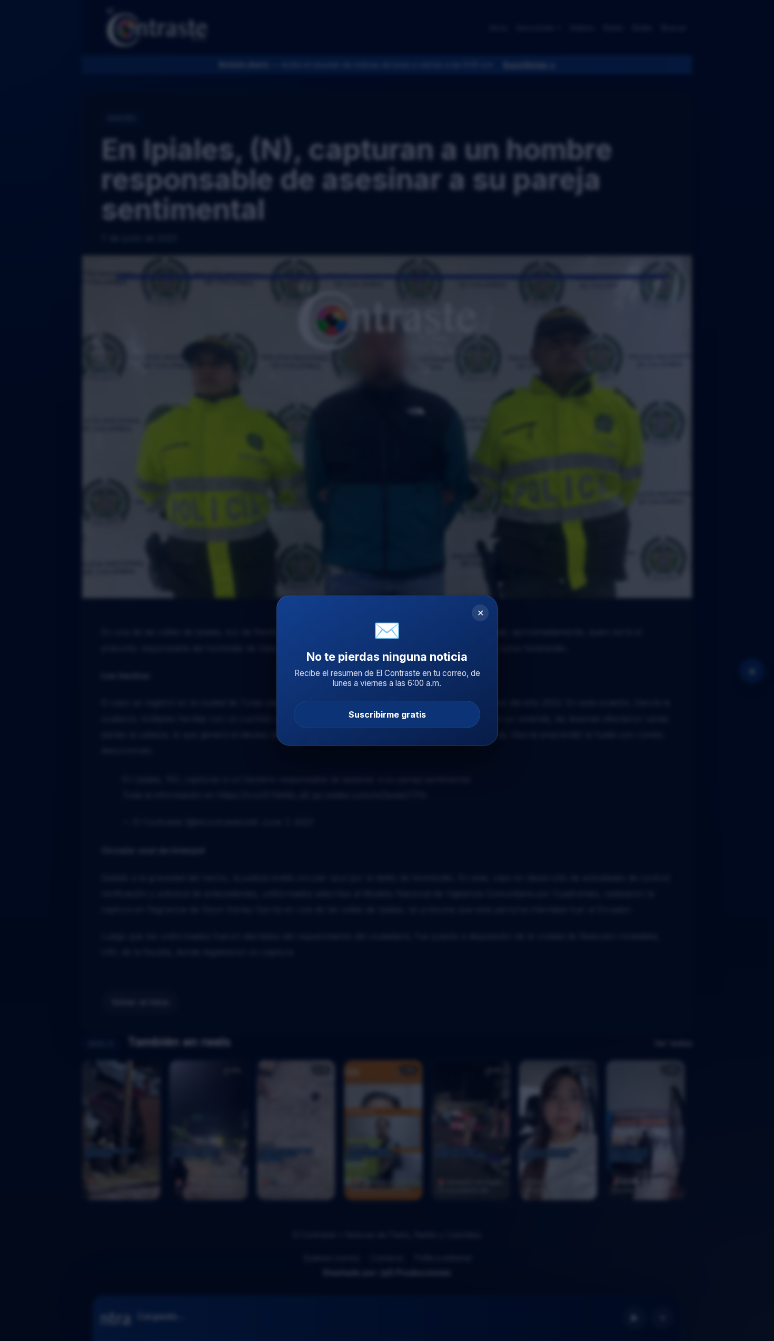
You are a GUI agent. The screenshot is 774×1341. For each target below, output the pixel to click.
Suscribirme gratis (387, 714)
